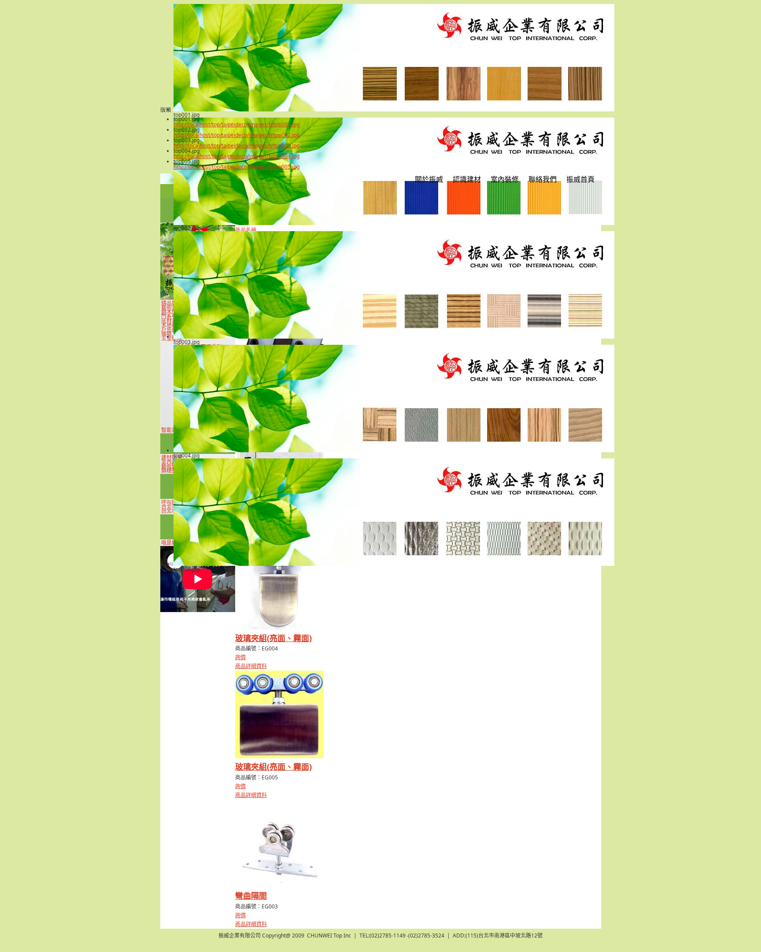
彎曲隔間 (251, 895)
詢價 (240, 657)
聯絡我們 (542, 179)
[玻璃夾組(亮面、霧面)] (279, 627)
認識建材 (467, 179)
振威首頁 (580, 179)
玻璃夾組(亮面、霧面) (273, 638)
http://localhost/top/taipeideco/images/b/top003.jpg (236, 145)
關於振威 (429, 179)
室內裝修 (505, 179)
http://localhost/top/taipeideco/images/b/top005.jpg (236, 166)
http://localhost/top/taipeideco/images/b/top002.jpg (236, 135)
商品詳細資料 (251, 666)
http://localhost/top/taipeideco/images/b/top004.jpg (236, 156)
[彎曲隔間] (279, 885)
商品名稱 (245, 230)
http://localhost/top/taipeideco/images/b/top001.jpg (236, 124)
